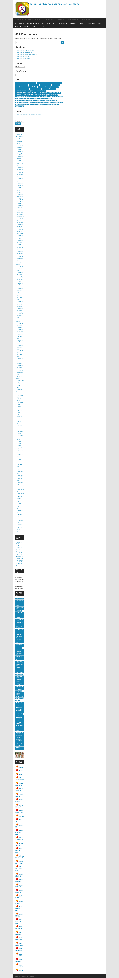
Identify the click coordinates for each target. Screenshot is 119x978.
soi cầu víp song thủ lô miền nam (20, 367)
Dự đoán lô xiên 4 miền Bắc (54, 92)
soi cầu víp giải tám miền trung (20, 284)
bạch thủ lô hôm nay (34, 85)
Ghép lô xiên (40, 96)
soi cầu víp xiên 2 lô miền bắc (20, 247)
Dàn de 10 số (44, 88)
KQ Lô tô (26, 26)
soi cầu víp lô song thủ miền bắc (20, 237)
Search (18, 123)
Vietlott (82, 23)
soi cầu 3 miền (35, 100)
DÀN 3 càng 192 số (55, 86)
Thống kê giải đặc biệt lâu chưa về (36, 104)
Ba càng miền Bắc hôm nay (22, 85)
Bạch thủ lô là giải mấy (45, 85)
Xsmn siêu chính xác (87, 19)
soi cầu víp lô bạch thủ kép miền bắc (20, 220)
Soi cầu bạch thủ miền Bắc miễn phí (48, 100)
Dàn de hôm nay (52, 88)
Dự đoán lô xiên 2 (43, 92)
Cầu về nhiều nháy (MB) (19, 447)
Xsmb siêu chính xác (48, 19)
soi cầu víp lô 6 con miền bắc (20, 174)
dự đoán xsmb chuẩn (28, 94)
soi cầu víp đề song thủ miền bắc (20, 158)
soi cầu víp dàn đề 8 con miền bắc (20, 196)
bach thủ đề (59, 83)
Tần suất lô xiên (19, 106)
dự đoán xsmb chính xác (40, 94)
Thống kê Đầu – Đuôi (19, 908)
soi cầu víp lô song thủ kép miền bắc (20, 231)
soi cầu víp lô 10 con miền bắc (20, 163)
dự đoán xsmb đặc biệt (52, 94)
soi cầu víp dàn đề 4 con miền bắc (20, 185)
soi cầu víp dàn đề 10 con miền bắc (25, 50)
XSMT (54, 23)
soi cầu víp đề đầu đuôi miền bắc (20, 147)
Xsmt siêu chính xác (73, 19)
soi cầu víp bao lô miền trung (20, 268)
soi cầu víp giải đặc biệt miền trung (20, 279)
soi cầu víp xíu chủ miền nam (20, 372)
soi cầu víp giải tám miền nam (20, 341)
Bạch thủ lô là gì (56, 85)
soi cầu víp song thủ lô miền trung (20, 310)
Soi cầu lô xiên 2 (37, 102)
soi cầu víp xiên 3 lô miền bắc (20, 253)
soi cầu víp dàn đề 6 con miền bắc (20, 190)
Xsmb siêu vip (60, 19)
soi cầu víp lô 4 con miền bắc (20, 169)
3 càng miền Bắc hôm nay (30, 83)
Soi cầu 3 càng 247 (33, 98)
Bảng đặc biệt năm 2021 (21, 86)
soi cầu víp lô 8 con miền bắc (24, 56)
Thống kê (17, 26)
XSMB (43, 23)
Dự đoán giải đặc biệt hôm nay (23, 90)
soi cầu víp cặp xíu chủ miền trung (20, 274)
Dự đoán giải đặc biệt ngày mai (38, 90)
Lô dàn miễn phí (19, 98)
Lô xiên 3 (26, 98)
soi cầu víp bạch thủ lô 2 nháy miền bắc (27, 54)
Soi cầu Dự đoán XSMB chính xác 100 (24, 102)
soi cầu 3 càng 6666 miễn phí (45, 98)
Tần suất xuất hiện (18, 921)
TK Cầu (99, 23)
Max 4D (20, 410)
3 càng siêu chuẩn (41, 83)
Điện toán (91, 23)
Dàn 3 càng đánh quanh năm (22, 88)
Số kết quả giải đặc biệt (57, 102)
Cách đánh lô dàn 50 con (44, 86)
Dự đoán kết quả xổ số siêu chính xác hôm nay (26, 92)
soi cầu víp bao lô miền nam (20, 336)
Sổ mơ (42, 26)
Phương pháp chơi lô (33, 23)
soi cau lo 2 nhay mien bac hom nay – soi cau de (54, 3)
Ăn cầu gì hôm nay (20, 23)
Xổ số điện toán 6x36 (19, 832)
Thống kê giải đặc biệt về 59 (52, 104)
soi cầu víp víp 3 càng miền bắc (25, 52)
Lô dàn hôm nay (59, 96)
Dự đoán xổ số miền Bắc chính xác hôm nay (26, 96)
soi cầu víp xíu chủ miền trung (20, 315)
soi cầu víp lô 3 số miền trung (20, 290)
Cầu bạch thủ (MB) (18, 850)
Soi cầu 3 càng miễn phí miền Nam (23, 100)
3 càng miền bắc (19, 83)
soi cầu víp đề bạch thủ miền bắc (20, 207)
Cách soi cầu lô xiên (32, 86)
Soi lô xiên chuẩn (46, 102)
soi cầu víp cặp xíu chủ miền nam (20, 325)
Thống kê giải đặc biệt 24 (21, 104)
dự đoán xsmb (19, 94)
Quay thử (34, 26)
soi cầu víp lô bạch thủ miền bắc (20, 226)
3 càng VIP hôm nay (51, 83)
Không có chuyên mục (49, 96)
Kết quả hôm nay (63, 23)
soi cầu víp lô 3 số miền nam (20, 347)
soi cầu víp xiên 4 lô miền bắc (24, 58)
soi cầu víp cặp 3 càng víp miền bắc (20, 153)
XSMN (48, 23)
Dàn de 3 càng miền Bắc (35, 88)
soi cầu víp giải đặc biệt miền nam (20, 331)
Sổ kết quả (73, 23)
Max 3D (20, 412)
